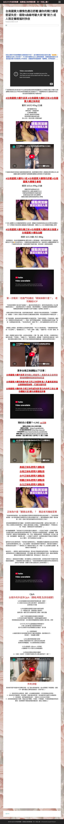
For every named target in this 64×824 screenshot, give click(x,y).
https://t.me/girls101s (37, 428)
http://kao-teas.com (38, 430)
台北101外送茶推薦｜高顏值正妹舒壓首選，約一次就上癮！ (26, 2)
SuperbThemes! (52, 821)
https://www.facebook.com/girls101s (35, 432)
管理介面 (7, 813)
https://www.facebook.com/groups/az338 (35, 433)
